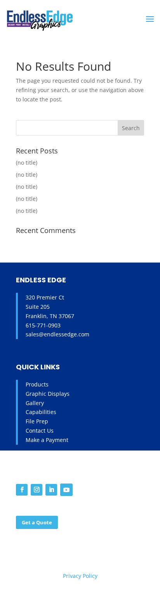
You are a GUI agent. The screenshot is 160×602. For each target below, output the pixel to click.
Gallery (35, 403)
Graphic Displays (48, 393)
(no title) (26, 162)
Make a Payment (47, 440)
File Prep (37, 421)
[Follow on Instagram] (36, 490)
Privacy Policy (80, 575)
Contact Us (40, 430)
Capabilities (41, 412)
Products (37, 384)
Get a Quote (37, 522)
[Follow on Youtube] (66, 490)
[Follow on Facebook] (22, 490)
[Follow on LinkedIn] (51, 490)
